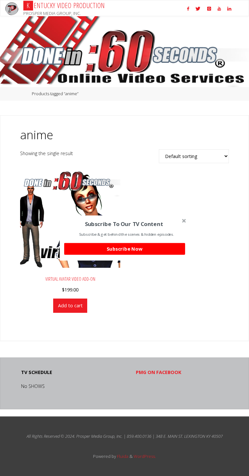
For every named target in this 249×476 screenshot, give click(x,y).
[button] (124, 224)
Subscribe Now (124, 248)
